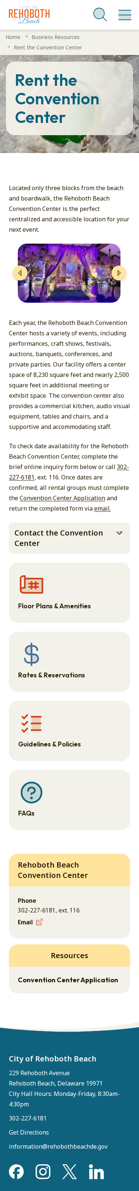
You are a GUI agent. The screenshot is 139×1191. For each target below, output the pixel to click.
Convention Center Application (62, 498)
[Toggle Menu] (123, 11)
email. (102, 508)
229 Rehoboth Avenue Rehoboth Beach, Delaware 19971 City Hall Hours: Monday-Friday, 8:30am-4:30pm (64, 1088)
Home (13, 36)
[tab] (69, 538)
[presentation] (20, 273)
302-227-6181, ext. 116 (49, 910)
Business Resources (56, 36)
